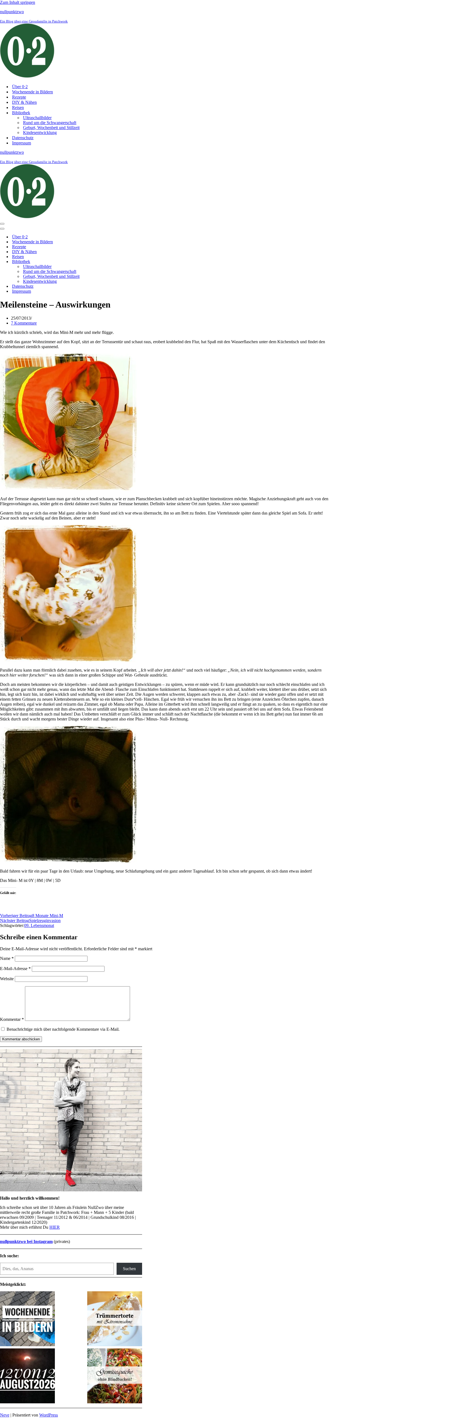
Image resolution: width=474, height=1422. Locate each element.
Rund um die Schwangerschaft (49, 122)
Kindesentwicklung (40, 132)
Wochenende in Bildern (32, 92)
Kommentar (12, 1019)
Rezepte (19, 97)
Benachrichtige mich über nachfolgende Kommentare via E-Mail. (63, 1029)
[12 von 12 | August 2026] (27, 1376)
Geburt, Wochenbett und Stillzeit (51, 127)
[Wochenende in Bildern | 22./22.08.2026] (27, 1319)
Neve (4, 1415)
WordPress (48, 1415)
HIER (54, 1227)
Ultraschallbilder (37, 117)
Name (7, 958)
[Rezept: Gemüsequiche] (114, 1376)
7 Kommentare (24, 323)
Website (7, 978)
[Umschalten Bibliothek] (96, 261)
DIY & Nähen (24, 102)
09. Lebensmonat (39, 925)
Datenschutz (22, 137)
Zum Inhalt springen (17, 2)
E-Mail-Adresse (15, 968)
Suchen (129, 1268)
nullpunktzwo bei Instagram (26, 1241)
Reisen (18, 107)
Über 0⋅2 (20, 86)
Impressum (21, 143)
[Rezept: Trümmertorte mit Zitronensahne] (114, 1319)
